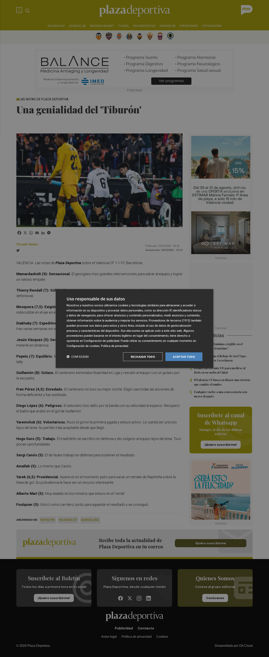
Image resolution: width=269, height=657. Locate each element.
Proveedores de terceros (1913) (169, 320)
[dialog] (134, 328)
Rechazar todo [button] (143, 356)
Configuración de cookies (83, 346)
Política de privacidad (114, 346)
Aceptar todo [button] (184, 356)
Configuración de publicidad (101, 341)
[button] (78, 356)
